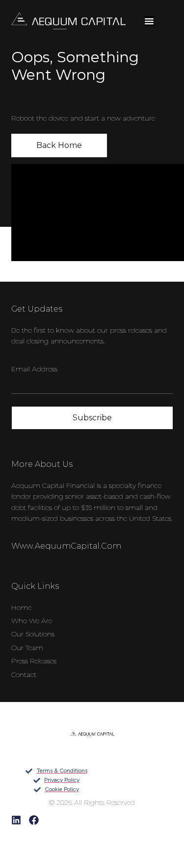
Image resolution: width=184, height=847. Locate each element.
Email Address (34, 368)
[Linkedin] (16, 820)
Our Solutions (32, 633)
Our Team (27, 647)
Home (21, 607)
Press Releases (33, 660)
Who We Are (31, 620)
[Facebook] (34, 820)
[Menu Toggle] (149, 21)
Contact (23, 674)
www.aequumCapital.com (66, 546)
